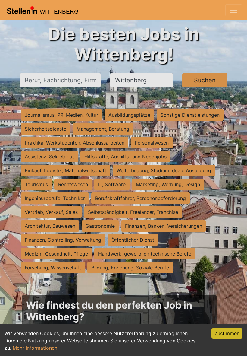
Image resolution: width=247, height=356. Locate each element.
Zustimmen (226, 333)
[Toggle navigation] (233, 10)
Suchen (205, 80)
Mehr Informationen (35, 348)
